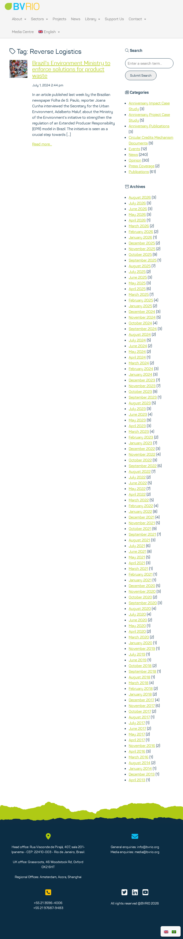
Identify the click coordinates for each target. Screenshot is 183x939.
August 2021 (139, 540)
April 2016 (137, 751)
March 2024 (139, 363)
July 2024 (137, 340)
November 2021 (142, 522)
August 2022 (140, 471)
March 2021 (138, 568)
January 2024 (140, 374)
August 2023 (140, 402)
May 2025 (137, 283)
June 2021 (137, 551)
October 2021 (140, 528)
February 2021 (140, 574)
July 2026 (137, 203)
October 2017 (140, 711)
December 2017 (141, 699)
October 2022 (140, 460)
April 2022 (137, 494)
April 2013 (137, 779)
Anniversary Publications (149, 126)
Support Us (114, 18)
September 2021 (142, 534)
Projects (59, 18)
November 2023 (142, 385)
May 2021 (137, 557)
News (75, 18)
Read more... (42, 144)
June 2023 (138, 414)
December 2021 (141, 517)
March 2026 (139, 225)
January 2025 (140, 305)
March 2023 (139, 431)
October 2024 (140, 323)
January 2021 (140, 580)
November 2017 (142, 705)
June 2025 (138, 277)
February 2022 (141, 505)
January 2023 (140, 442)
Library (91, 18)
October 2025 (140, 254)
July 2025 (137, 271)
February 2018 (141, 688)
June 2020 (138, 620)
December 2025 (142, 243)
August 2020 (140, 608)
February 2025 (141, 300)
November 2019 (142, 648)
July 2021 (137, 545)
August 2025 (140, 265)
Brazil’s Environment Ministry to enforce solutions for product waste (71, 69)
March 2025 (139, 294)
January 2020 (140, 642)
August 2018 (139, 677)
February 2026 (141, 231)
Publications (139, 171)
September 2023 (143, 397)
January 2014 (140, 768)
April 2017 (137, 739)
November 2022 (142, 454)
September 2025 (143, 260)
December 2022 (142, 448)
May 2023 (137, 420)
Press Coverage (141, 165)
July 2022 (137, 477)
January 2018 (140, 694)
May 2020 (137, 625)
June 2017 (137, 728)
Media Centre (23, 31)
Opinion (135, 160)
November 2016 (142, 745)
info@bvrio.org (148, 847)
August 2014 (139, 762)
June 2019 (138, 659)
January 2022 (140, 511)
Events (134, 148)
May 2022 (137, 488)
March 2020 (139, 637)
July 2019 (137, 654)
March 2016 (138, 757)
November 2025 (142, 248)
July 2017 (137, 722)
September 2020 (143, 602)
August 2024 (140, 334)
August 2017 (139, 717)
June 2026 (138, 208)
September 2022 (143, 465)
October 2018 (140, 665)
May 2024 (137, 351)
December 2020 (142, 585)
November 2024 (142, 317)
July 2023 (137, 408)
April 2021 (137, 562)
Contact (136, 18)
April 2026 (137, 220)
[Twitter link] (124, 893)
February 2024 (141, 368)
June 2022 (138, 482)
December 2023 (142, 380)
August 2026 (140, 197)
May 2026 (137, 214)
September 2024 (143, 328)
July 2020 (137, 614)
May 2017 (137, 734)
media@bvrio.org (147, 852)
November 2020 (142, 591)
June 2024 (138, 345)
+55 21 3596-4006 (48, 903)
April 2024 (137, 357)
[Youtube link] (145, 893)
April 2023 (137, 425)
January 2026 (140, 237)
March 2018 (138, 682)
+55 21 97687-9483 (48, 908)
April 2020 (137, 631)
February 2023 (141, 437)
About (17, 18)
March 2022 (139, 500)
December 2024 (142, 311)
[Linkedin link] (135, 893)
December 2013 (142, 774)
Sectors (38, 18)
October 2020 (140, 597)
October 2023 (140, 391)
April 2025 (137, 288)
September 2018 (142, 671)
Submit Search (141, 75)
